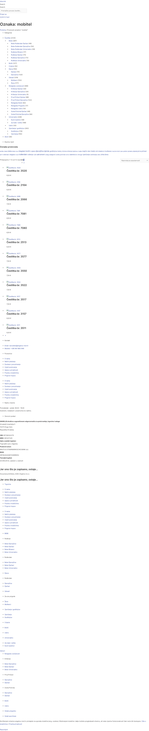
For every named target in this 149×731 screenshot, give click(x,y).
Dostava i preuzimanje (12, 364)
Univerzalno (13, 117)
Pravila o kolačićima (12, 373)
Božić (11, 63)
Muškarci (14, 80)
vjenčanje (86, 154)
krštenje (69, 151)
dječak (46, 151)
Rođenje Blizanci (17, 52)
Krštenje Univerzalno (18, 94)
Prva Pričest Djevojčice (19, 100)
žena (106, 154)
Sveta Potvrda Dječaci (19, 111)
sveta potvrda (60, 154)
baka (6, 151)
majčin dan (86, 151)
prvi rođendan (4, 154)
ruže (35, 154)
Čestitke (8, 38)
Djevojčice (15, 75)
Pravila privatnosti (15, 724)
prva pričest (142, 151)
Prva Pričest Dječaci (18, 97)
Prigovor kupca (10, 376)
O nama (7, 359)
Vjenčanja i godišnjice (16, 128)
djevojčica (40, 151)
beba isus (15, 151)
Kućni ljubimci (16, 120)
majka (80, 151)
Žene (13, 83)
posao (130, 151)
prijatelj (135, 151)
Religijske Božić (16, 103)
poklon (125, 151)
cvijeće (33, 151)
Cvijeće (11, 66)
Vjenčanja (14, 134)
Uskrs (11, 125)
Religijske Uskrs (17, 109)
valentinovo (73, 154)
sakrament (41, 154)
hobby (59, 151)
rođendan (23, 154)
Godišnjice (15, 131)
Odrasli (11, 77)
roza (17, 154)
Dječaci (13, 72)
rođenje (30, 154)
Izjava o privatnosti (11, 370)
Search (2, 4)
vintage (79, 154)
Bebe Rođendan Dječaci (19, 43)
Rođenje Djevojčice (18, 58)
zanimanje (93, 154)
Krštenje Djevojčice (18, 92)
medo (93, 151)
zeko (98, 154)
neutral (114, 151)
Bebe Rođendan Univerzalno (21, 49)
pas (122, 151)
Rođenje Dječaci (17, 55)
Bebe (11, 41)
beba (10, 151)
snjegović (52, 154)
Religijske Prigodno (18, 106)
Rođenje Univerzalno (18, 61)
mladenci (101, 151)
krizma (64, 151)
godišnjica (53, 151)
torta (67, 154)
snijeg (47, 154)
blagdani (22, 151)
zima (102, 154)
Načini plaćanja (10, 361)
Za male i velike (16, 123)
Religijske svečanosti (16, 86)
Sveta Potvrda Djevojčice (20, 114)
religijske (12, 154)
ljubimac (75, 151)
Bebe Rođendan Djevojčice (20, 46)
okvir (118, 151)
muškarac (108, 151)
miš (96, 151)
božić (28, 151)
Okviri (7, 137)
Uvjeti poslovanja (11, 367)
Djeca (11, 69)
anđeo (2, 151)
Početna (3, 30)
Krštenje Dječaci (17, 89)
